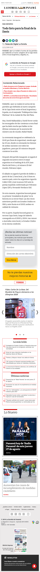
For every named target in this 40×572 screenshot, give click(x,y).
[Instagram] (25, 12)
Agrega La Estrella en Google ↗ (20, 74)
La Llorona (32, 16)
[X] (17, 12)
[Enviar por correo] (16, 40)
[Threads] (13, 12)
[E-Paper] (35, 3)
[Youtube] (29, 12)
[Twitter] (3, 40)
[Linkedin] (13, 40)
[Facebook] (21, 12)
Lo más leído (20, 342)
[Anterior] (2, 312)
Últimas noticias (20, 376)
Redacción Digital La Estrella (16, 44)
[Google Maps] (33, 522)
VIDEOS (20, 282)
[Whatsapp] (10, 40)
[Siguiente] (37, 312)
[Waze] (37, 522)
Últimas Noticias (20, 16)
